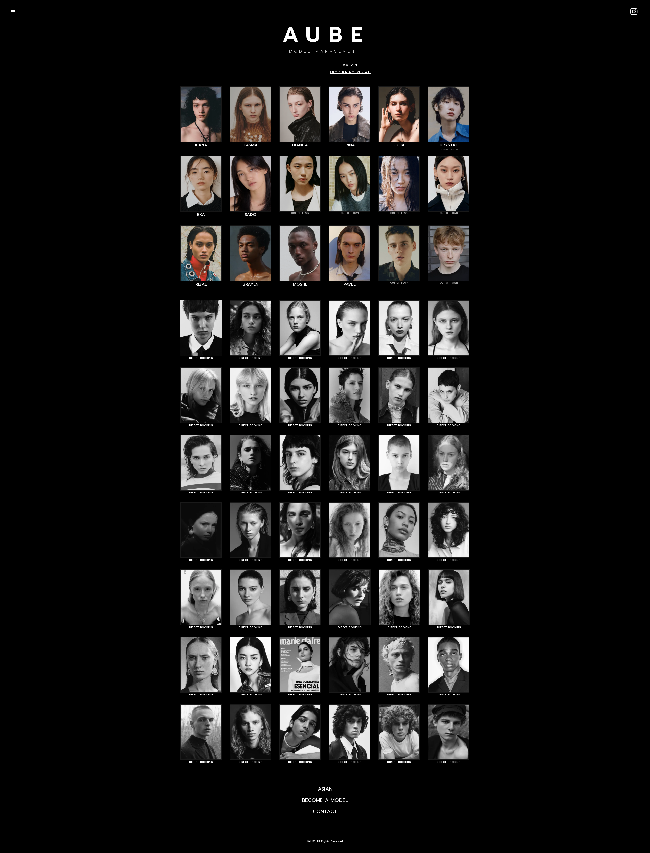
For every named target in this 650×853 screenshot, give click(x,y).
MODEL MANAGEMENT (324, 51)
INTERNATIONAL (350, 72)
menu (13, 12)
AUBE (326, 35)
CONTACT (325, 811)
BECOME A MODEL (325, 800)
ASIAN (350, 64)
